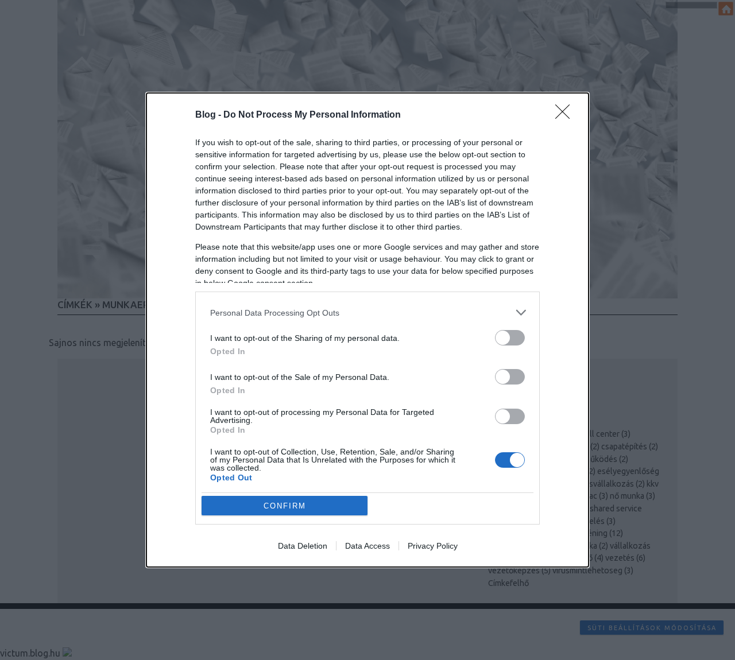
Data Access (367, 545)
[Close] (566, 115)
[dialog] (367, 330)
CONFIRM (285, 506)
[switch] (510, 337)
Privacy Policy (433, 545)
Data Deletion (302, 545)
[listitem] (367, 312)
